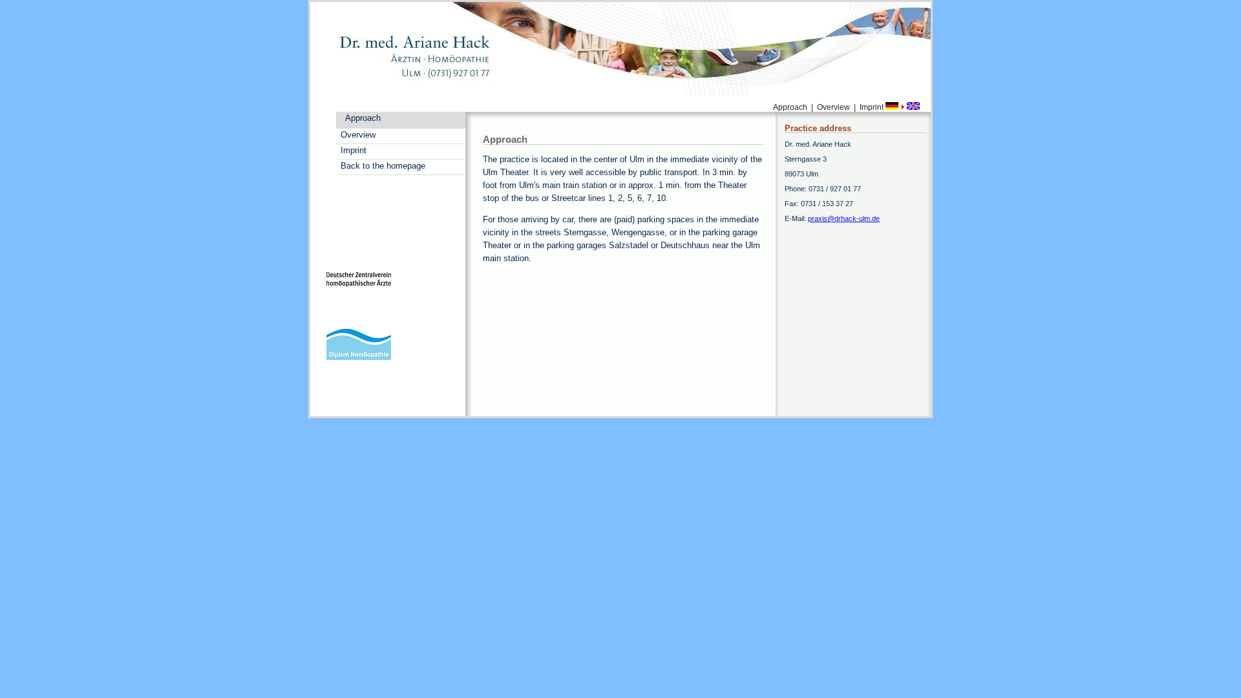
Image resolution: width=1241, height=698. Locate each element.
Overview (358, 135)
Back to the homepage (383, 166)
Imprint (353, 150)
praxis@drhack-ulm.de (844, 218)
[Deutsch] (893, 107)
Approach (363, 118)
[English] (913, 107)
